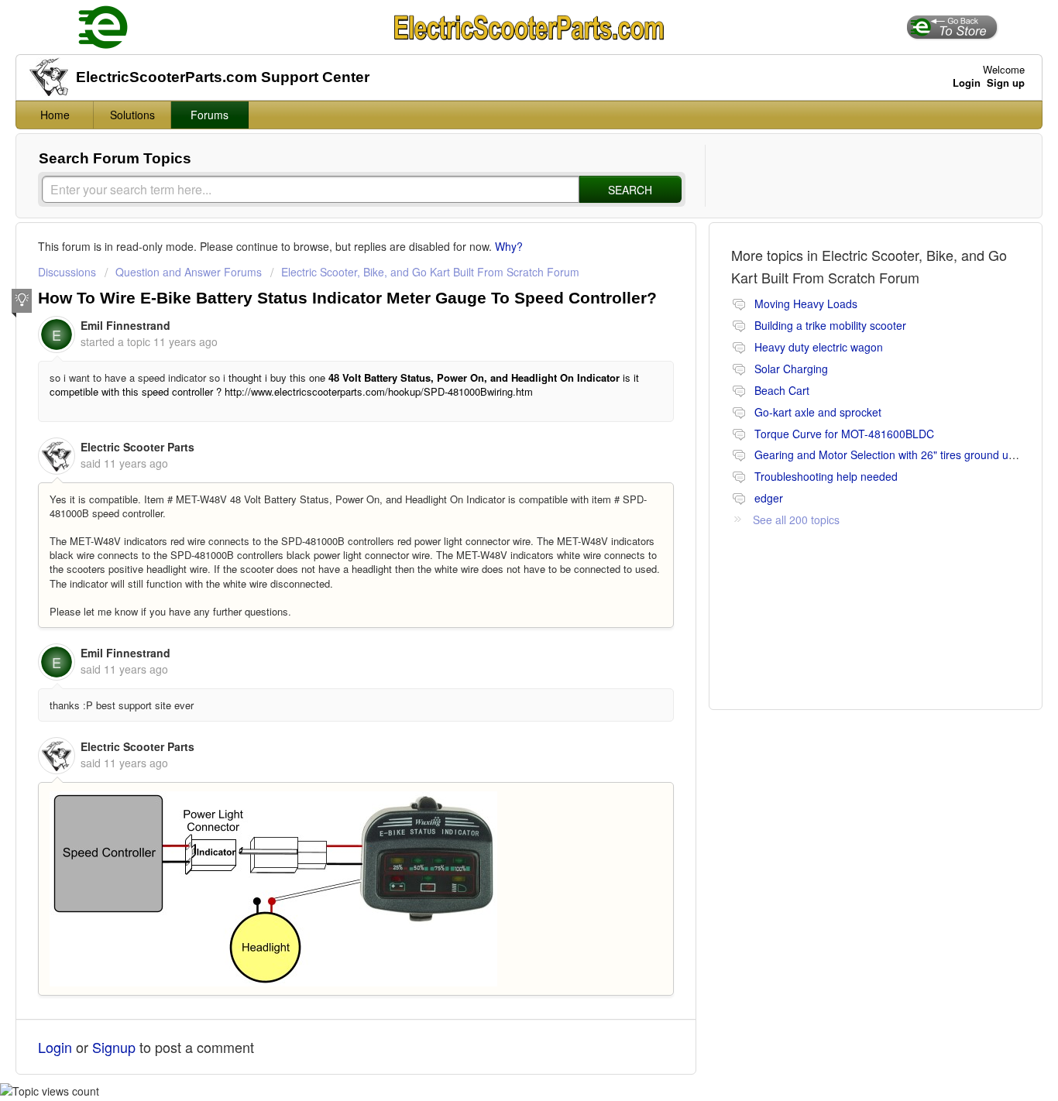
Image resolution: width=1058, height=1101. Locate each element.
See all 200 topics (796, 519)
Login (55, 1047)
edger (768, 498)
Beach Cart (781, 390)
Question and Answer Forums (188, 272)
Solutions (132, 114)
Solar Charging (791, 368)
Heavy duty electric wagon (818, 347)
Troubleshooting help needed (826, 476)
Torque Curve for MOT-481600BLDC (844, 433)
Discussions (67, 272)
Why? (509, 246)
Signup (114, 1047)
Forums (209, 114)
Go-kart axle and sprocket (817, 412)
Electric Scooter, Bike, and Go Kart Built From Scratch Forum (430, 272)
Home (55, 114)
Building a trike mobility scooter (830, 325)
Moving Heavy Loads (805, 303)
